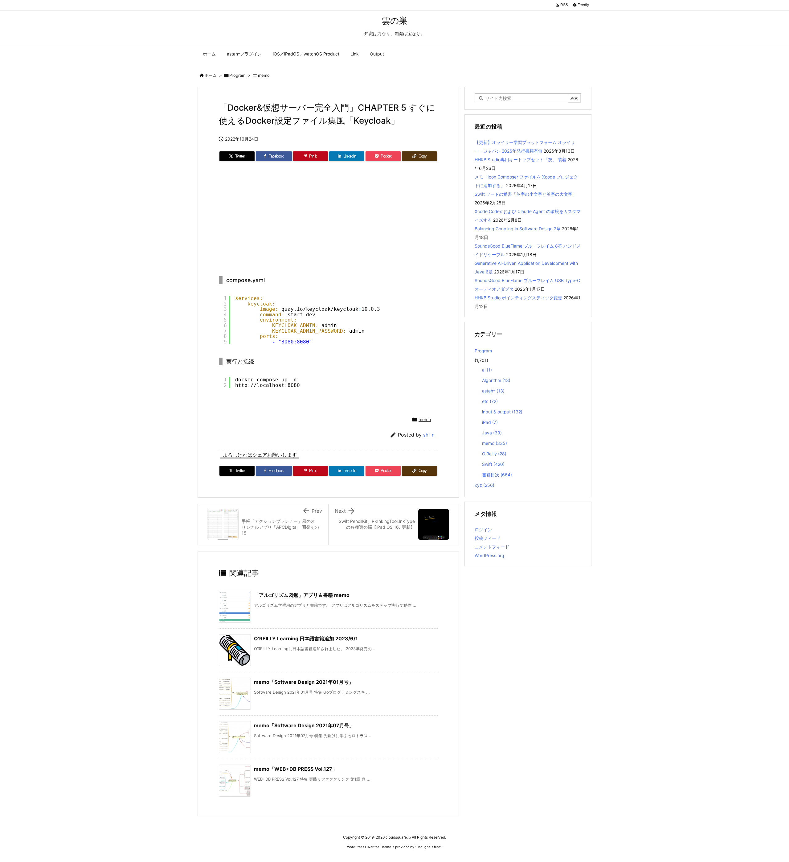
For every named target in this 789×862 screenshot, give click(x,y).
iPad (490, 422)
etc (490, 401)
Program (237, 75)
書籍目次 (497, 474)
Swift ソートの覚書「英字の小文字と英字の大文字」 (526, 194)
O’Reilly (494, 453)
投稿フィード (488, 538)
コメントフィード (492, 546)
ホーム (211, 75)
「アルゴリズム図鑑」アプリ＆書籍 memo (302, 595)
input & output (502, 411)
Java (492, 432)
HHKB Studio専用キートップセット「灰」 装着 (520, 159)
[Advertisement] (328, 219)
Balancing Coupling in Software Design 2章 (518, 228)
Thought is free (428, 847)
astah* (493, 390)
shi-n (429, 435)
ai (487, 369)
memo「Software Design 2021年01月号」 (304, 682)
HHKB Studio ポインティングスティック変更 (518, 297)
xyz (484, 485)
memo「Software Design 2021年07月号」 (304, 725)
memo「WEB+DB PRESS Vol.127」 (295, 769)
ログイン (483, 529)
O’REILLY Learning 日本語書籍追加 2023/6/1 (306, 638)
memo (264, 75)
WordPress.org (489, 555)
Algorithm (496, 380)
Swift (493, 464)
